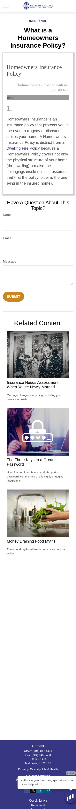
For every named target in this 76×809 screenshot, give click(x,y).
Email (7, 238)
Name (7, 215)
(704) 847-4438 (42, 750)
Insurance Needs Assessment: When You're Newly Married (33, 384)
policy (29, 125)
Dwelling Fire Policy (23, 148)
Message (9, 261)
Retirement (38, 805)
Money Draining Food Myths (31, 541)
